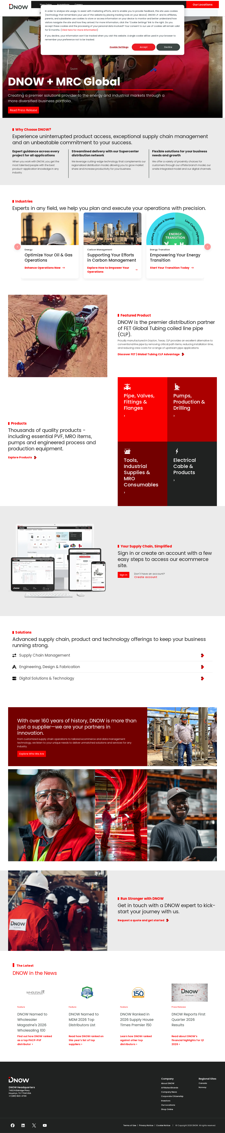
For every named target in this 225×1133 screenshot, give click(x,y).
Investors (165, 1100)
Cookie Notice (163, 1125)
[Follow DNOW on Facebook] (12, 1125)
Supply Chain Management (44, 655)
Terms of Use (129, 1125)
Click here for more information (79, 29)
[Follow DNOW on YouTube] (44, 1125)
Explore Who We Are (31, 754)
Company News (169, 1092)
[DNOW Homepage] (19, 1081)
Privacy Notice (146, 1125)
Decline (168, 47)
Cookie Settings (119, 47)
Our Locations (202, 4)
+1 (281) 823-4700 (17, 1096)
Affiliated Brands (169, 1087)
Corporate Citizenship (172, 1096)
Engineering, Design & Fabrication (49, 666)
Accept (144, 47)
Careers (79, 4)
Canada (203, 1083)
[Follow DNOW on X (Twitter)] (34, 1125)
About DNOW (167, 1083)
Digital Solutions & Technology (46, 678)
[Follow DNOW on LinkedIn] (23, 1125)
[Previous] (17, 247)
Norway (202, 1087)
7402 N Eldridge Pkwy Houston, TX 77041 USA (20, 1091)
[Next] (207, 247)
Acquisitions (63, 4)
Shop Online (46, 4)
